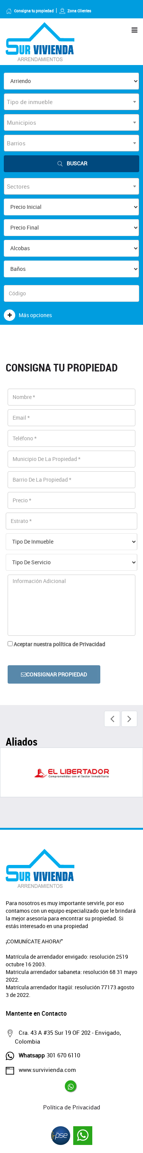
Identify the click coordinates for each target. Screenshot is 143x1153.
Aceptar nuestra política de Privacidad (59, 644)
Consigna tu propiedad (34, 10)
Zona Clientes (79, 10)
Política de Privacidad (71, 1107)
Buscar (77, 163)
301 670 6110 (49, 1055)
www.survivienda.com (47, 1069)
